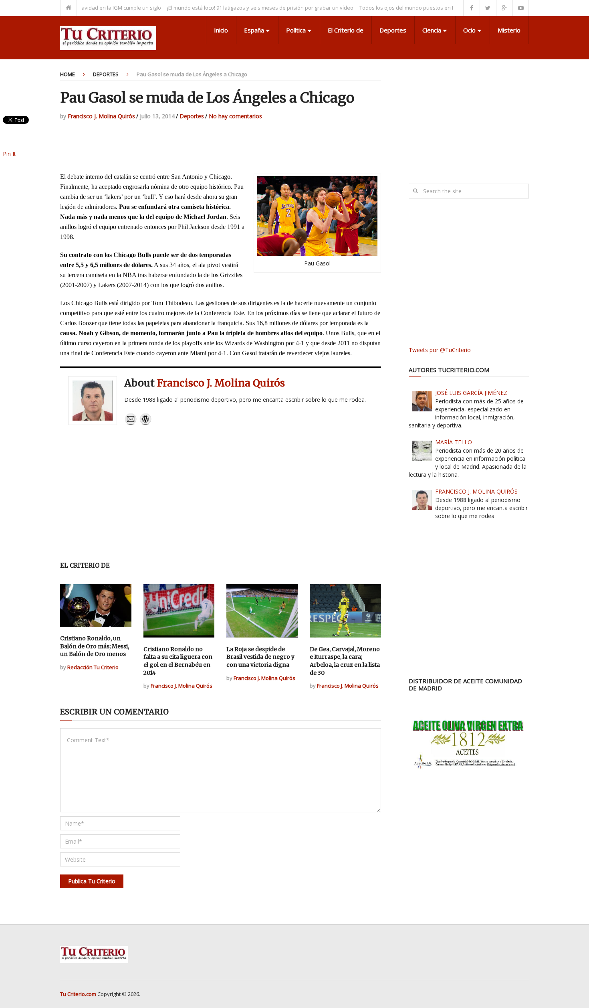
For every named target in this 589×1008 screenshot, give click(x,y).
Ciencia (431, 30)
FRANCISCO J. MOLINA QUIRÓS (476, 491)
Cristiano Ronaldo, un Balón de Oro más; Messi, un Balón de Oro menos (94, 646)
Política (296, 30)
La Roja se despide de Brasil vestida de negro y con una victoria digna (260, 657)
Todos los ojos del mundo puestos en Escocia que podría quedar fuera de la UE (439, 7)
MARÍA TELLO (453, 442)
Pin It (9, 154)
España (254, 30)
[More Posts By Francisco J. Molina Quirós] (145, 423)
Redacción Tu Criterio (93, 667)
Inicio (221, 30)
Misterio (509, 30)
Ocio (469, 30)
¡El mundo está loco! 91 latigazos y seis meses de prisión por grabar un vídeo (243, 7)
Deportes (392, 30)
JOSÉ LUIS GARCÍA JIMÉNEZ (471, 393)
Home (67, 74)
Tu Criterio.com (78, 994)
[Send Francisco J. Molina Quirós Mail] (130, 423)
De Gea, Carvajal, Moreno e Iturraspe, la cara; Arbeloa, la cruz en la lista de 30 (345, 661)
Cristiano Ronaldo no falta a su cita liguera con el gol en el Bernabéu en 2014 (177, 661)
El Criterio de (345, 30)
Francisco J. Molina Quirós (101, 116)
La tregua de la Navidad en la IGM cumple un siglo (84, 7)
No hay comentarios (235, 116)
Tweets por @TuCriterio (440, 350)
